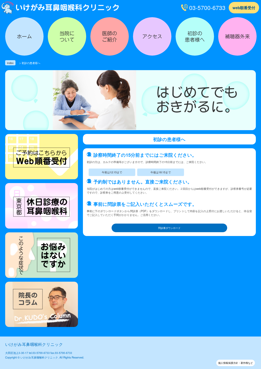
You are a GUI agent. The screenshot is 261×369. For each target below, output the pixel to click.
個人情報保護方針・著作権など (235, 363)
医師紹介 (109, 36)
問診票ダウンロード (169, 228)
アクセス (152, 36)
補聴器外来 (237, 36)
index (10, 63)
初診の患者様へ (195, 36)
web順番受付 (244, 7)
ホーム (24, 36)
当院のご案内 (67, 36)
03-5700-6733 (207, 7)
